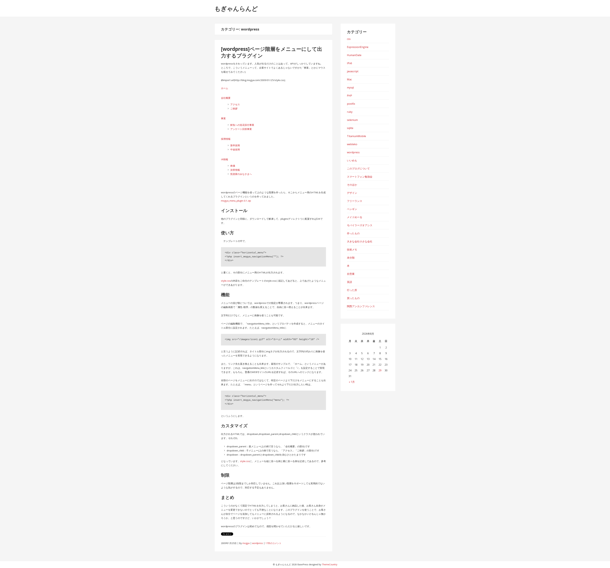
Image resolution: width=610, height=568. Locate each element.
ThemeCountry (329, 564)
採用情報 (225, 138)
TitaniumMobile (356, 136)
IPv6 (349, 63)
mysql (350, 87)
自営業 (351, 274)
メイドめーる (354, 217)
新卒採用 (235, 145)
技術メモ (352, 249)
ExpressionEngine (357, 47)
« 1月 (352, 382)
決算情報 (235, 169)
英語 (349, 282)
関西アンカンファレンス (361, 306)
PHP (349, 95)
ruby (349, 112)
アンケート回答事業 (241, 129)
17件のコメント (273, 543)
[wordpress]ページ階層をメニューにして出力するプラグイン (271, 52)
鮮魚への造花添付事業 (242, 124)
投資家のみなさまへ (241, 174)
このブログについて (358, 168)
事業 (223, 118)
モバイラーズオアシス (359, 225)
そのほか (352, 184)
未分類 (351, 257)
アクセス (235, 104)
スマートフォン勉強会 (359, 176)
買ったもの (353, 298)
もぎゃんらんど (236, 8)
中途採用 (235, 149)
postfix (351, 103)
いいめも (352, 160)
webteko (352, 144)
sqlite (350, 128)
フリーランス (354, 201)
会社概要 (225, 97)
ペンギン (352, 209)
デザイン (352, 193)
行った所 (352, 290)
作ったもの (353, 233)
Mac (349, 79)
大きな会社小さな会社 (359, 241)
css (349, 39)
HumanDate (354, 55)
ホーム (224, 88)
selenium (352, 120)
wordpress (257, 543)
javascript (352, 71)
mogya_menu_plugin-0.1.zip (236, 200)
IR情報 (224, 159)
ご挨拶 (233, 108)
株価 (232, 165)
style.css (225, 280)
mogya (246, 543)
